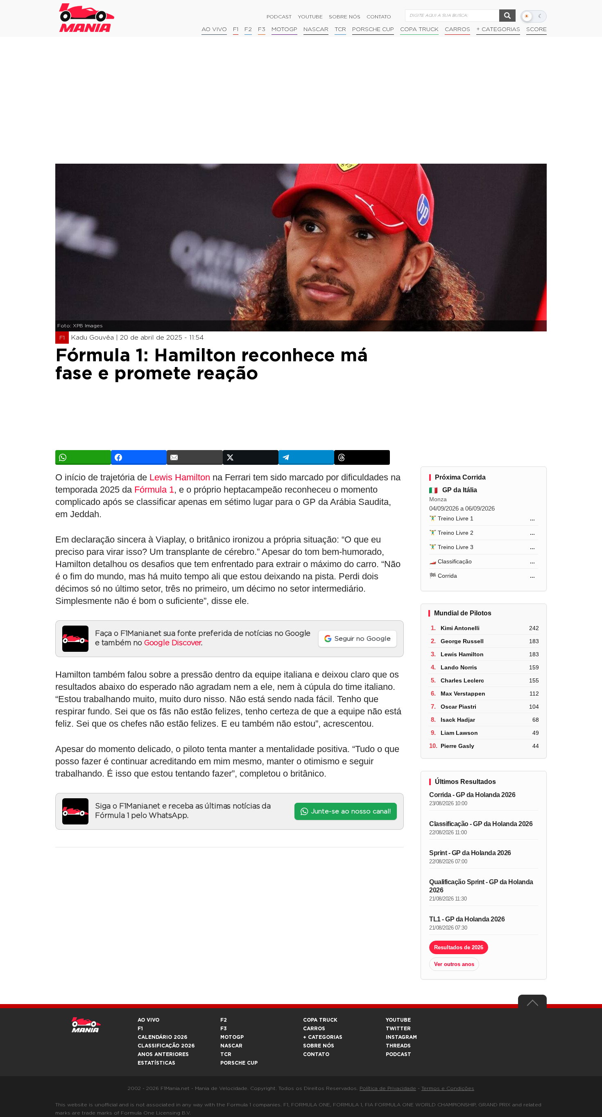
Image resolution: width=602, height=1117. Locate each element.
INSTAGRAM (401, 1037)
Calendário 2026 (162, 1037)
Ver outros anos (454, 964)
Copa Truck (419, 29)
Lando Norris (459, 667)
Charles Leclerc (462, 680)
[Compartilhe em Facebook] (139, 457)
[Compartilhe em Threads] (362, 457)
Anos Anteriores (163, 1054)
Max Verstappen (463, 693)
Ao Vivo (214, 29)
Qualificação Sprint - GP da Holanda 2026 (481, 886)
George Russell (462, 641)
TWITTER (398, 1028)
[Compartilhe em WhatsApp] (83, 457)
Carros (457, 29)
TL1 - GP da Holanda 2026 (467, 919)
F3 (261, 29)
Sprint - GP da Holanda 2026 (470, 852)
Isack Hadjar (458, 719)
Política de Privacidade (388, 1088)
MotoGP (284, 29)
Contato (379, 16)
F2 (248, 29)
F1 (235, 29)
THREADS (398, 1045)
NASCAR (315, 29)
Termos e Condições (447, 1088)
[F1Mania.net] (86, 17)
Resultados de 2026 (458, 947)
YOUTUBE (398, 1020)
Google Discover (172, 643)
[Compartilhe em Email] (194, 457)
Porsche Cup (373, 29)
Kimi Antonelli (460, 628)
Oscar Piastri (458, 706)
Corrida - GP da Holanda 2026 (472, 794)
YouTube (310, 16)
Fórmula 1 (154, 489)
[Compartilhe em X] (250, 457)
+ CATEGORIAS (498, 29)
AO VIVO (148, 1020)
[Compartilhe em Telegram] (306, 457)
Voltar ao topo (532, 1005)
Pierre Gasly (457, 746)
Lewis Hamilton (179, 477)
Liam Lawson (459, 733)
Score (536, 29)
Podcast (279, 16)
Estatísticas (156, 1063)
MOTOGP (232, 1037)
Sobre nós (344, 16)
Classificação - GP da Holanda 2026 (480, 823)
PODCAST (398, 1054)
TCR (340, 29)
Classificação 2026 (166, 1045)
